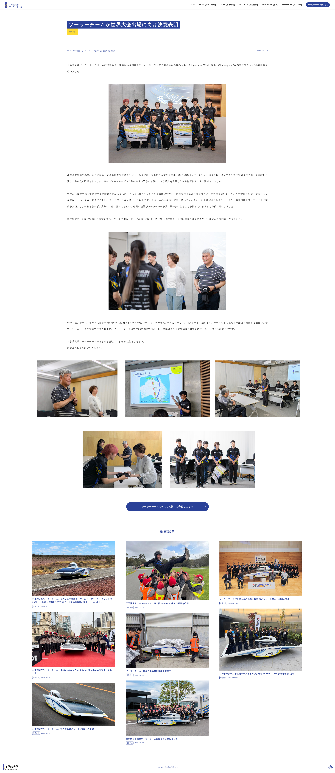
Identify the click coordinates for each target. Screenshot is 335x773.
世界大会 (72, 32)
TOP (193, 5)
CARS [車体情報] (227, 5)
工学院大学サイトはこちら (318, 5)
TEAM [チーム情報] (207, 5)
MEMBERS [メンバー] (292, 5)
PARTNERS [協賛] (270, 5)
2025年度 (76, 51)
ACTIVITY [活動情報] (248, 5)
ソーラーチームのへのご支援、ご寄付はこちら (167, 506)
